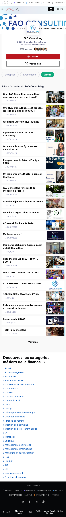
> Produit (8, 461)
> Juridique (9, 441)
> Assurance (9, 376)
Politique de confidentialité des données (49, 512)
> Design (7, 408)
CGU (30, 512)
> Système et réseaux (14, 477)
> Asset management (14, 372)
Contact (6, 512)
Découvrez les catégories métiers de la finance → (26, 359)
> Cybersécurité (11, 400)
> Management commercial (17, 445)
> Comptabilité (10, 388)
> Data (6, 404)
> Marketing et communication (18, 453)
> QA (5, 465)
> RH (5, 469)
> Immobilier (9, 437)
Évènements (30, 74)
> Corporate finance (13, 396)
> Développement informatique (19, 412)
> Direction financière (14, 416)
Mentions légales (19, 512)
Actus (47, 74)
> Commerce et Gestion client (18, 384)
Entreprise (10, 74)
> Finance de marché (14, 421)
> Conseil (8, 392)
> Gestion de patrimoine (15, 425)
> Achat (7, 368)
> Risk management (13, 473)
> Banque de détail (13, 380)
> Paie (6, 457)
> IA (5, 433)
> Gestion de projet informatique (20, 429)
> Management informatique (17, 449)
